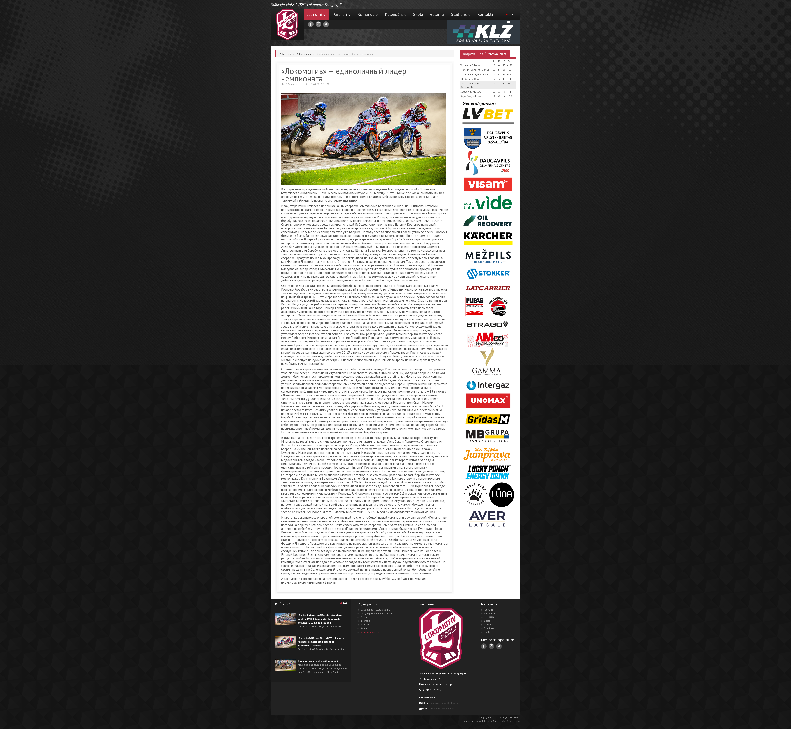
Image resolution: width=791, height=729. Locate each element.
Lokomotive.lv (287, 24)
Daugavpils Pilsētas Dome (375, 609)
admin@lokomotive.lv (441, 708)
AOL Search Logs (511, 721)
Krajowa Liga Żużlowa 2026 (485, 54)
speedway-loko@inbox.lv (443, 702)
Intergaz (365, 620)
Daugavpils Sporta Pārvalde (376, 613)
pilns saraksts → (369, 631)
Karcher (364, 628)
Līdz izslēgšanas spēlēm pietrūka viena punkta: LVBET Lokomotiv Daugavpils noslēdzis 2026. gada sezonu (320, 619)
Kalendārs (394, 14)
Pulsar (364, 617)
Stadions (459, 14)
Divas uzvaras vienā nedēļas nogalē (318, 660)
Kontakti (485, 14)
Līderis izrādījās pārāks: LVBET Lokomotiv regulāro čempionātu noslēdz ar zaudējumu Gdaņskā (321, 641)
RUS (514, 14)
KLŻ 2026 (489, 617)
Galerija (437, 14)
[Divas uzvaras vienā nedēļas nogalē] (285, 665)
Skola (418, 14)
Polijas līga (305, 53)
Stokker (364, 624)
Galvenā (286, 53)
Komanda (366, 14)
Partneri (340, 14)
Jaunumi (314, 14)
